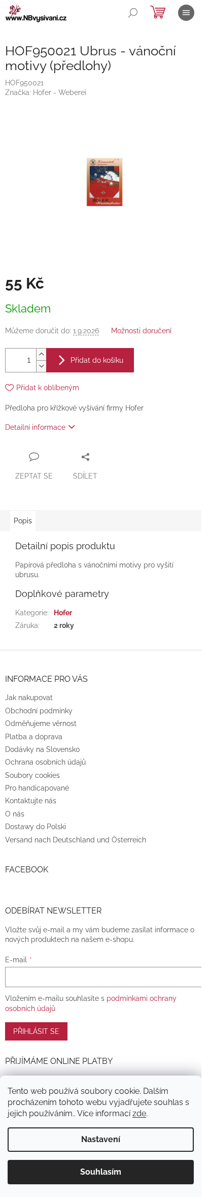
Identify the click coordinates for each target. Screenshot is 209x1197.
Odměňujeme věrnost (41, 723)
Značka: (45, 92)
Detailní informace (35, 427)
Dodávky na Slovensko (42, 749)
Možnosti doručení (141, 331)
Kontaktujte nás (30, 801)
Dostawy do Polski (35, 827)
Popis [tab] (23, 521)
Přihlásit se (36, 1031)
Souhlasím (100, 1172)
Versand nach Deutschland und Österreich (75, 840)
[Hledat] (133, 13)
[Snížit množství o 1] (41, 366)
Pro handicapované (37, 788)
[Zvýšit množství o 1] (41, 354)
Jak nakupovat (29, 698)
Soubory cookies (32, 775)
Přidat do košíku (97, 360)
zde (139, 1113)
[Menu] (186, 13)
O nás (14, 814)
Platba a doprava (33, 737)
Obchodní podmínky (39, 711)
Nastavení (100, 1139)
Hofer (63, 613)
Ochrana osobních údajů (45, 762)
